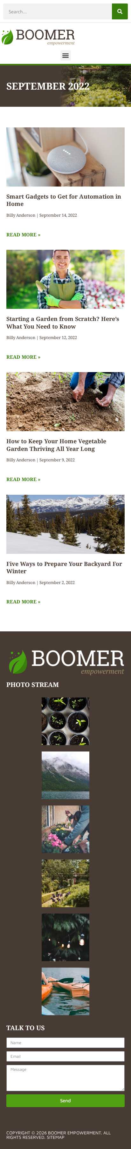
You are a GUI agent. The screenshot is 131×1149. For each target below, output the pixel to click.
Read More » (23, 234)
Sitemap (56, 1137)
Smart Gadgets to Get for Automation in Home (63, 200)
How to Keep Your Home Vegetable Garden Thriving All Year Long (56, 444)
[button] (65, 55)
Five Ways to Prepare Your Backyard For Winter (64, 567)
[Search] (120, 11)
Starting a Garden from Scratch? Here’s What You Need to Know (62, 322)
